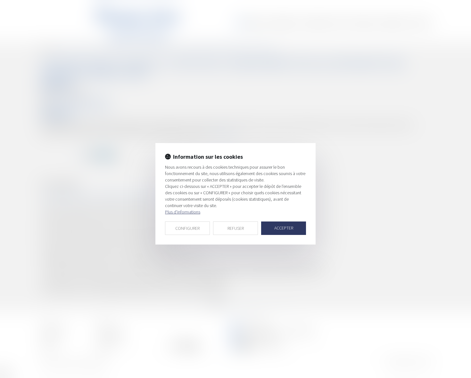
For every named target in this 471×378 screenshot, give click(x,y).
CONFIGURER (187, 228)
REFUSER (235, 228)
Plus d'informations (182, 212)
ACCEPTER (283, 228)
